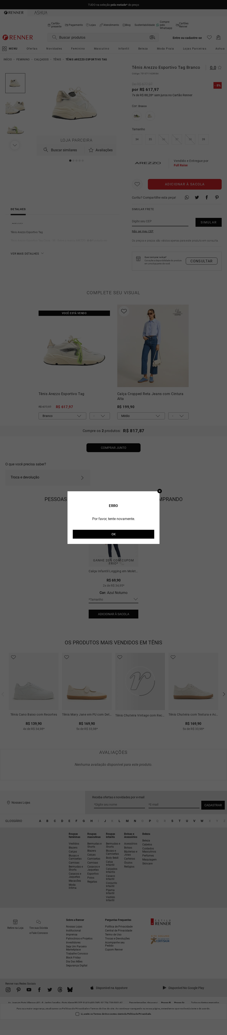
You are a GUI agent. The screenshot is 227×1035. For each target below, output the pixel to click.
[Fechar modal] (160, 491)
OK (114, 534)
